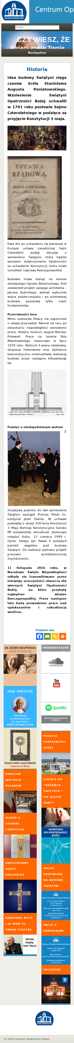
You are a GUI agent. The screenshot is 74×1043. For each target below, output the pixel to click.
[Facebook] (39, 636)
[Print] (62, 636)
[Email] (47, 636)
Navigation (37, 52)
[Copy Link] (55, 636)
